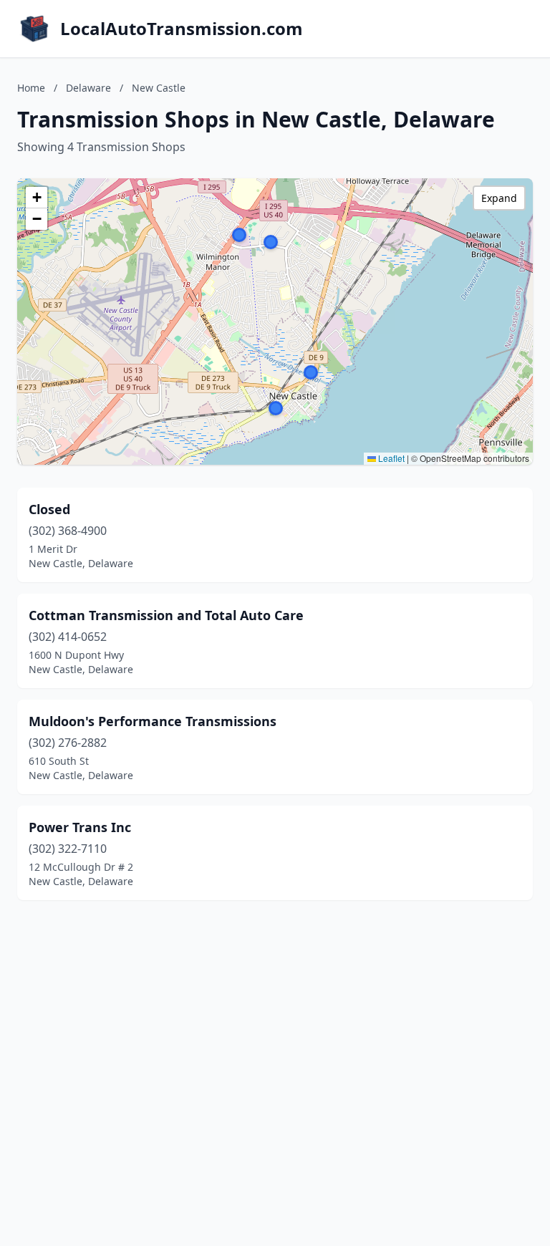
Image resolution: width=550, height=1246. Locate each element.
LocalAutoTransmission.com (181, 28)
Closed (49, 509)
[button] (311, 372)
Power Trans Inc (80, 827)
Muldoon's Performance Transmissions (152, 721)
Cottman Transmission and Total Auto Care (166, 615)
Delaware (88, 88)
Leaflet (390, 458)
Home (31, 88)
